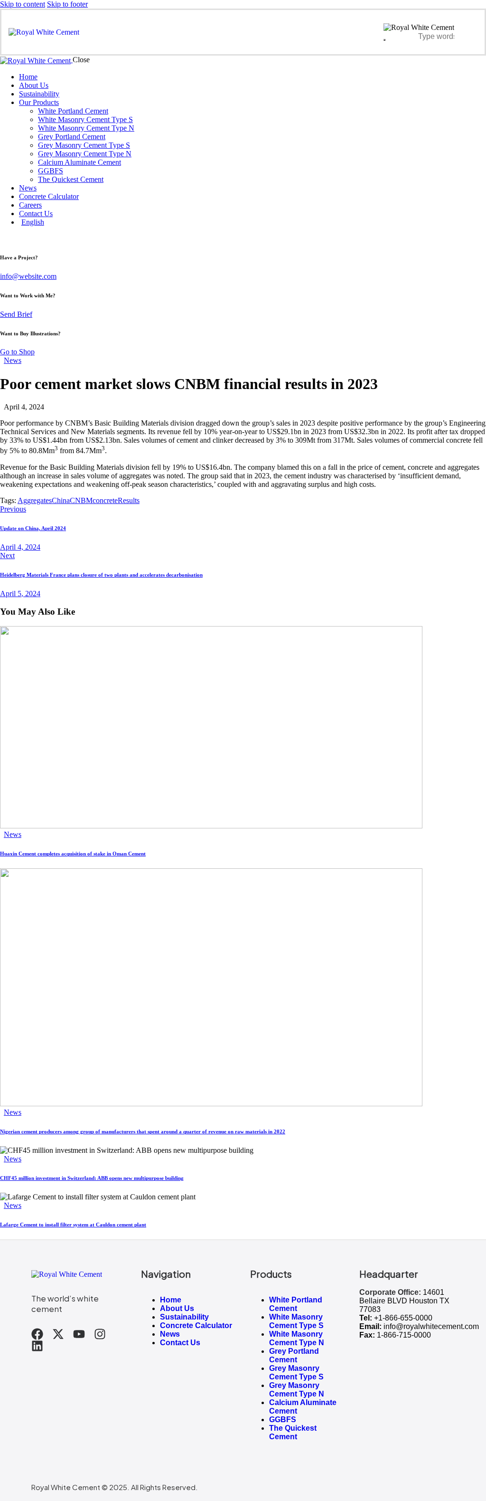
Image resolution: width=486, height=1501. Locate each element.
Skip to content (22, 4)
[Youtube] (79, 1334)
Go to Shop (17, 352)
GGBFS (282, 1420)
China (61, 500)
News (12, 360)
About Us (177, 1308)
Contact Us (180, 1343)
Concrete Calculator (196, 1325)
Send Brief (16, 314)
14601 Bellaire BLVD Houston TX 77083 (404, 1300)
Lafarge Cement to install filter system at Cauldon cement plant (73, 1224)
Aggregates (35, 500)
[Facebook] (37, 1334)
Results (129, 500)
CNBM (81, 500)
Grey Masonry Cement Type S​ (296, 1372)
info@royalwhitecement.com (431, 1326)
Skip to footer (67, 4)
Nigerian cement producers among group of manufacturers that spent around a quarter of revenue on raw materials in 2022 (142, 1131)
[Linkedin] (37, 1346)
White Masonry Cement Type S (296, 1321)
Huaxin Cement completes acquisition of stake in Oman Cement (73, 853)
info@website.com (28, 276)
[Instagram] (100, 1334)
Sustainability (184, 1317)
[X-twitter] (58, 1334)
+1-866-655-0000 (403, 1318)
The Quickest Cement (293, 1432)
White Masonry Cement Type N (296, 1338)
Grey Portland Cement (294, 1355)
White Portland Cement (295, 1304)
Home (170, 1300)
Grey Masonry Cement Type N (296, 1389)
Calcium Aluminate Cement (302, 1406)
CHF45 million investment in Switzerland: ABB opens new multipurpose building (92, 1178)
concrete (105, 500)
